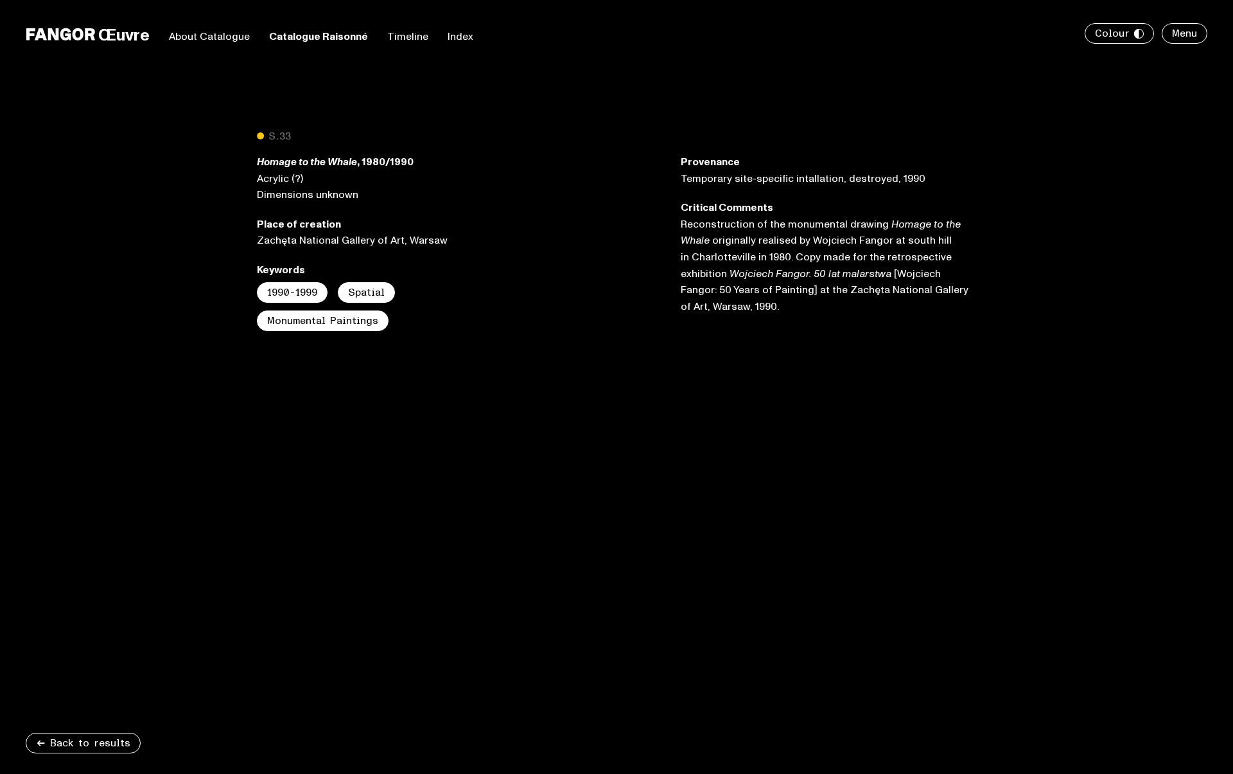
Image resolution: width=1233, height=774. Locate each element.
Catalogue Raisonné (318, 37)
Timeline (407, 37)
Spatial (366, 292)
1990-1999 (292, 292)
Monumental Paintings (322, 321)
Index (460, 37)
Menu (1184, 33)
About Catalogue (209, 37)
